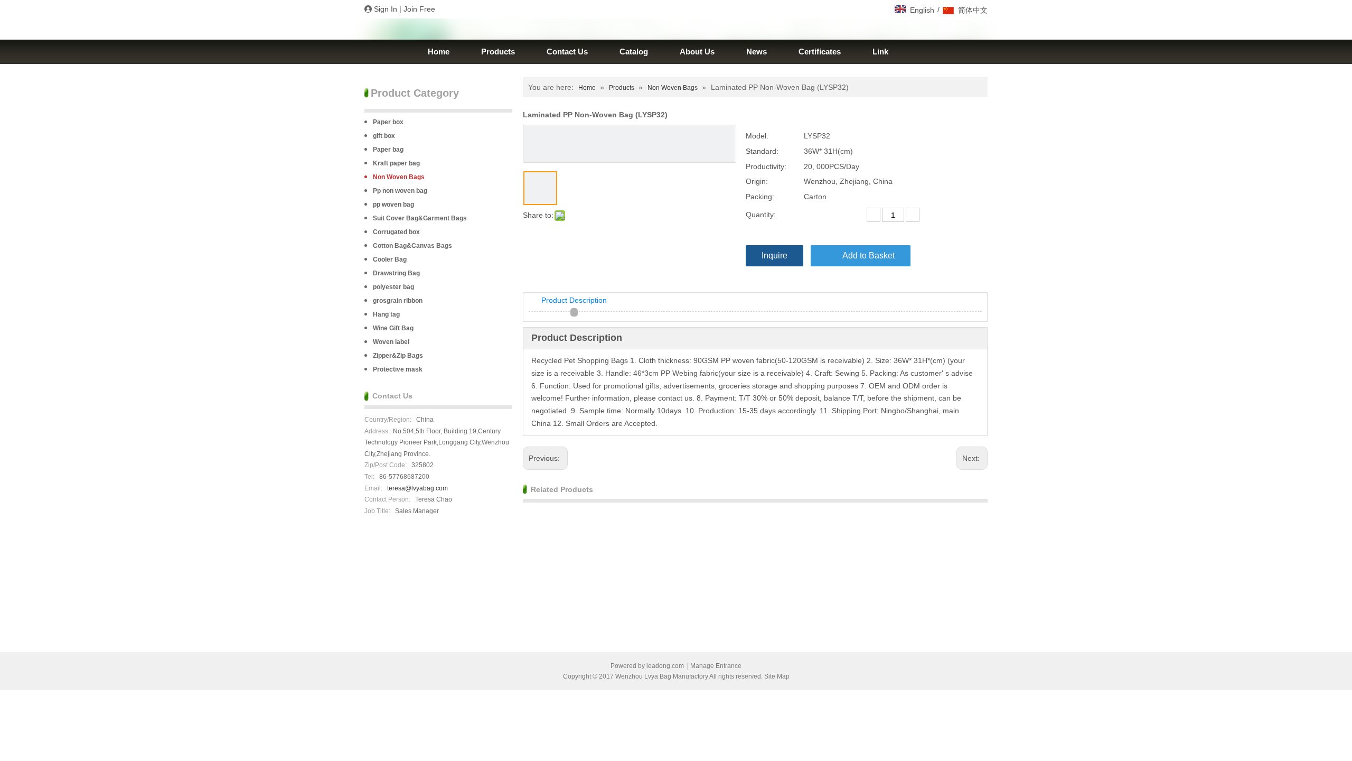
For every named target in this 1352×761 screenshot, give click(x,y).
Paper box (388, 122)
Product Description (574, 300)
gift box (384, 136)
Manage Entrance (715, 666)
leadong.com (665, 666)
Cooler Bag (390, 259)
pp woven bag (393, 204)
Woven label (391, 342)
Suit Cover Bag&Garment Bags (420, 218)
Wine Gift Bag (393, 328)
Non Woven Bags (399, 177)
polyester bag (393, 287)
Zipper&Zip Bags (398, 355)
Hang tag (386, 314)
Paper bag (388, 149)
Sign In (385, 9)
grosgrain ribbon (397, 300)
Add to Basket (868, 255)
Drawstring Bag (396, 273)
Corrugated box (396, 232)
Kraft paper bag (396, 163)
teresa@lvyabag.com (417, 488)
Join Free (419, 9)
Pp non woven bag (400, 190)
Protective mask (397, 369)
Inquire (774, 255)
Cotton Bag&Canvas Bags (412, 245)
